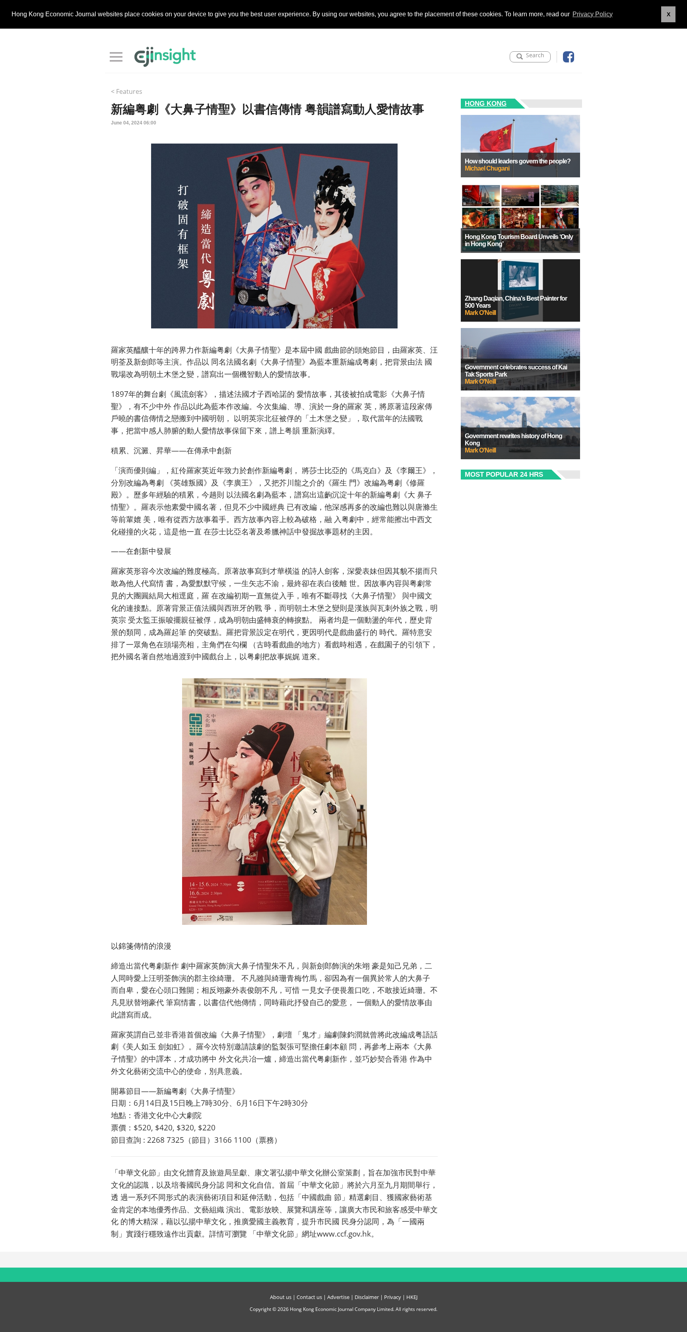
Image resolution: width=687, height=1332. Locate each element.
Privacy (392, 1297)
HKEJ (411, 1297)
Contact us (309, 1297)
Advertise (338, 1297)
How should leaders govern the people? (518, 161)
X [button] (668, 14)
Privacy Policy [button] (592, 14)
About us (280, 1297)
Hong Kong (486, 103)
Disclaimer (367, 1297)
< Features (126, 91)
